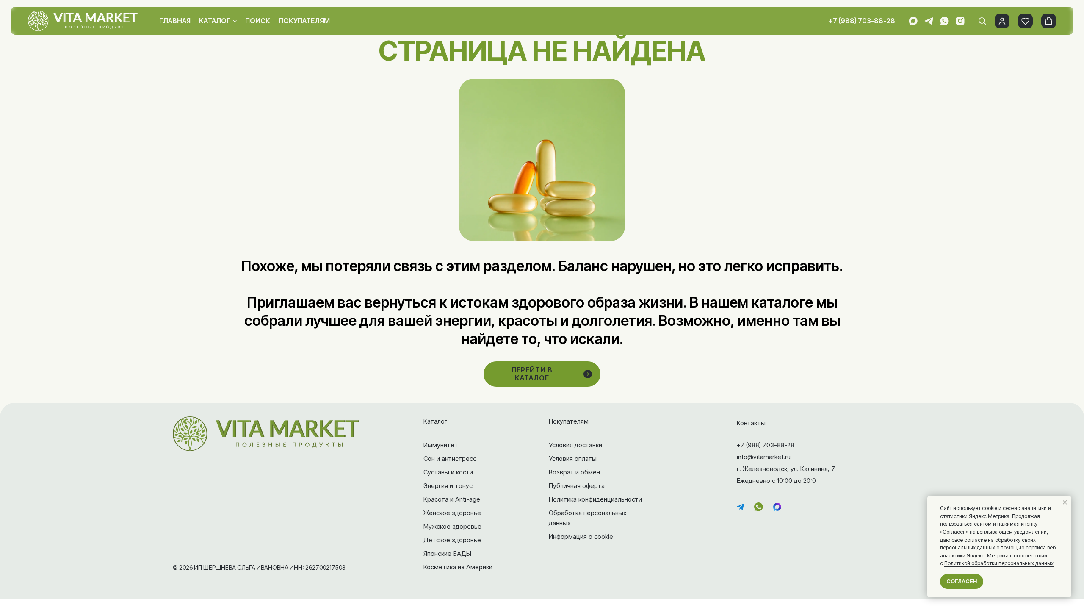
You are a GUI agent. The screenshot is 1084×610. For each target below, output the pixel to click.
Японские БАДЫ (447, 553)
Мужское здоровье (452, 526)
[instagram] (960, 21)
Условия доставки (575, 445)
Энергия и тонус (448, 486)
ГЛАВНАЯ (175, 21)
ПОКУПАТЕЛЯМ (304, 21)
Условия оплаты (573, 459)
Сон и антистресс (449, 459)
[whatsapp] (944, 21)
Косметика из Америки (457, 567)
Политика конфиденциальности (595, 499)
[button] (982, 21)
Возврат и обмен (574, 472)
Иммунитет (440, 445)
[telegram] (929, 21)
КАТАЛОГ (214, 21)
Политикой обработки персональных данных (999, 563)
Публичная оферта (577, 486)
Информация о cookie (581, 536)
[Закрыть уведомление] (1065, 502)
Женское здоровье (452, 513)
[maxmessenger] (913, 21)
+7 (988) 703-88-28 (862, 21)
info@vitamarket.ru (764, 457)
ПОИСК (257, 21)
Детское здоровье (452, 540)
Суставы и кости (448, 472)
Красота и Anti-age (451, 499)
